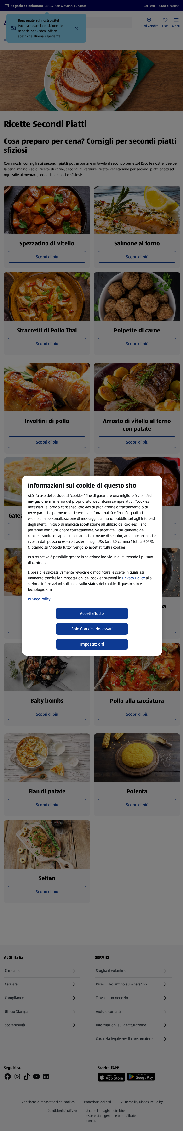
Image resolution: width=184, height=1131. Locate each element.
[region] (92, 566)
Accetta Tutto (92, 613)
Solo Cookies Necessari (92, 629)
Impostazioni (92, 644)
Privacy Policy (133, 578)
